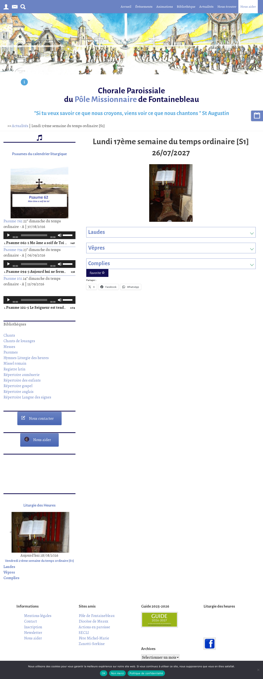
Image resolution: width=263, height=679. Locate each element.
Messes (9, 346)
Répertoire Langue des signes (27, 397)
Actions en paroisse (94, 627)
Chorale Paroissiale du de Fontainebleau (131, 95)
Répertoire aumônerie (21, 374)
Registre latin (14, 369)
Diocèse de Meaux (93, 621)
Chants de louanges (19, 341)
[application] (39, 235)
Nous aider (248, 6)
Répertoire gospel (17, 385)
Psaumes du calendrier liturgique (39, 154)
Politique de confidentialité (146, 673)
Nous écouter (226, 6)
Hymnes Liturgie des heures (26, 357)
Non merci (117, 673)
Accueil (126, 6)
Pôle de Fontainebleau (97, 615)
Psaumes (10, 352)
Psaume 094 (13, 249)
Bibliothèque (186, 6)
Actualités (206, 6)
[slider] (68, 234)
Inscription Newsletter (33, 629)
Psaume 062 (13, 221)
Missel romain (14, 363)
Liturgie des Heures (39, 505)
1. (35, 243)
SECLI (84, 632)
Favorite (95, 273)
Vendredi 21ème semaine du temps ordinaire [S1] (39, 561)
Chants (9, 335)
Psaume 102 (12, 278)
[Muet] (60, 235)
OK (104, 673)
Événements (143, 6)
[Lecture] (8, 235)
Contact (30, 621)
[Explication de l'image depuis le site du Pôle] (24, 82)
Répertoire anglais (18, 391)
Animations (164, 6)
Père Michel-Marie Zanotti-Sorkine (94, 640)
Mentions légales (37, 615)
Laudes (96, 232)
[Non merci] (258, 670)
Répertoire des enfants (22, 380)
